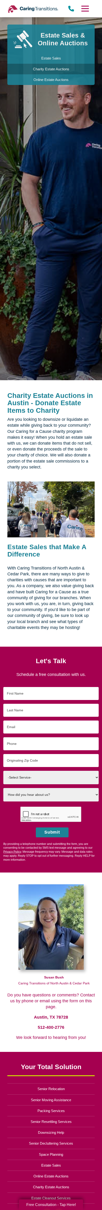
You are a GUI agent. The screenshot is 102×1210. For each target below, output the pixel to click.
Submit (52, 832)
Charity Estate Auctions (51, 1187)
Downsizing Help (51, 1132)
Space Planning (51, 1154)
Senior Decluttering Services (51, 1143)
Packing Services (51, 1111)
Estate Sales (51, 1165)
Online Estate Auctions (51, 1176)
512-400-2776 (51, 1027)
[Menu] (85, 9)
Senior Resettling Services (51, 1122)
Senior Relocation (51, 1089)
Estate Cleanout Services (51, 1198)
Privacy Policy (12, 851)
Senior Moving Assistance (51, 1100)
